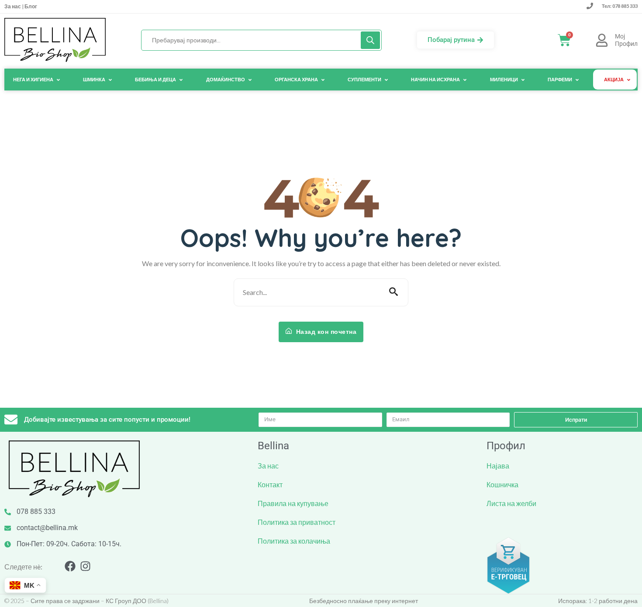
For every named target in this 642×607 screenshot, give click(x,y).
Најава (498, 465)
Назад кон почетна (325, 332)
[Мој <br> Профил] (601, 40)
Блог (30, 6)
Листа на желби (511, 503)
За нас (13, 6)
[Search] (370, 40)
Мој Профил (626, 40)
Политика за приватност (296, 522)
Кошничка (502, 484)
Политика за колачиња (294, 541)
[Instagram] (85, 566)
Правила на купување (293, 503)
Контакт (270, 484)
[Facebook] (70, 566)
